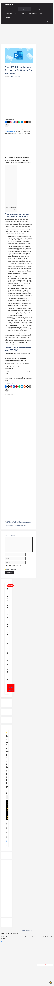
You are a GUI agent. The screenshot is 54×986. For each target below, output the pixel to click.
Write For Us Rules (33, 13)
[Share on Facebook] (6, 122)
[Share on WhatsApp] (19, 122)
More (23, 13)
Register (8, 17)
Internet (16, 13)
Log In (41, 13)
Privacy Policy (28, 963)
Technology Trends (23, 9)
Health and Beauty (36, 9)
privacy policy (6, 843)
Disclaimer (40, 963)
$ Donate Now (9, 13)
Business (13, 9)
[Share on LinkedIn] (14, 122)
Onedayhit (9, 5)
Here (9, 377)
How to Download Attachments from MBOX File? (16, 525)
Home (7, 9)
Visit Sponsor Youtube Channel (10, 688)
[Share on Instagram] (11, 122)
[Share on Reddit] (25, 122)
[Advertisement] (18, 34)
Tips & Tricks (17, 521)
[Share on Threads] (27, 122)
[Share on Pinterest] (16, 122)
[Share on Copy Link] (30, 122)
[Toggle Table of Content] (14, 210)
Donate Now (46, 963)
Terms (51, 963)
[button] (47, 22)
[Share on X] (8, 122)
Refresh (3, 941)
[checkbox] (50, 982)
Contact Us (34, 963)
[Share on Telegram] (22, 122)
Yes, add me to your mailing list (13, 565)
